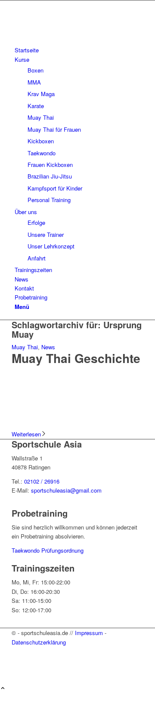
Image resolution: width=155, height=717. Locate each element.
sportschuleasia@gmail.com (66, 490)
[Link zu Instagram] (17, 661)
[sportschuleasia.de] (76, 41)
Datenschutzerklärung (39, 642)
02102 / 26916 (41, 481)
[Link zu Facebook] (17, 651)
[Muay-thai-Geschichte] (77, 425)
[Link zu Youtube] (17, 670)
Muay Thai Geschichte (76, 358)
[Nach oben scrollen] (3, 688)
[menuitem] (79, 49)
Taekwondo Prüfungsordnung (48, 550)
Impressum (89, 633)
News (48, 347)
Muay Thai (25, 347)
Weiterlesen (26, 434)
